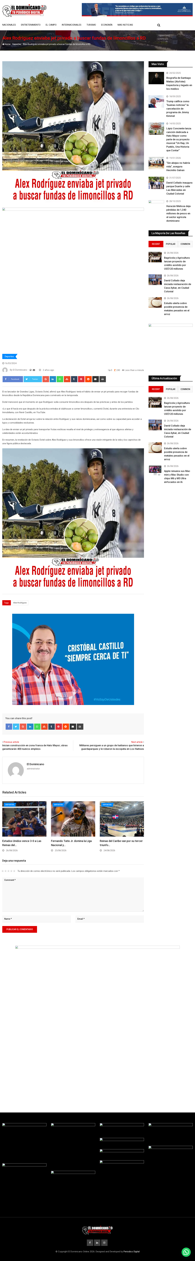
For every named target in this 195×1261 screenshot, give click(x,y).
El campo (51, 24)
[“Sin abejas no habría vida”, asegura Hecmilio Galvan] (156, 163)
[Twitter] (16, 727)
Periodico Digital (132, 1251)
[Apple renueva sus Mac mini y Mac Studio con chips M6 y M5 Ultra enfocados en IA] (155, 470)
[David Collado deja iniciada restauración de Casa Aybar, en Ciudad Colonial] (155, 280)
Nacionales (9, 24)
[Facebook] (9, 727)
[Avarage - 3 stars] (8, 871)
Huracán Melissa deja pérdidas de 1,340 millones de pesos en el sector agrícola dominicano (178, 213)
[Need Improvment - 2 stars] (5, 871)
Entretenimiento (31, 24)
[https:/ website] (30, 370)
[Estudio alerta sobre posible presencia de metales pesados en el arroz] (155, 302)
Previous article (11, 742)
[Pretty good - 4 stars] (11, 871)
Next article (137, 742)
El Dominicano (35, 764)
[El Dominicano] (33, 370)
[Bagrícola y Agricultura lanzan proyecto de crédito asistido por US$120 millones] (155, 257)
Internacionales (71, 24)
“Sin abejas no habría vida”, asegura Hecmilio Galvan (178, 166)
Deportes (16, 44)
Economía (106, 24)
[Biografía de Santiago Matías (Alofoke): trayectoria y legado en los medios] (156, 78)
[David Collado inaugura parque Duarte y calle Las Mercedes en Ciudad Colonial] (156, 183)
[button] (186, 1252)
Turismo (91, 24)
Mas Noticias (125, 24)
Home (7, 44)
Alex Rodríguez (20, 603)
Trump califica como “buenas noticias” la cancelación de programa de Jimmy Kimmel (177, 108)
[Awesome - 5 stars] (14, 871)
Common (185, 244)
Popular (170, 244)
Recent (156, 244)
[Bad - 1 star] (2, 871)
